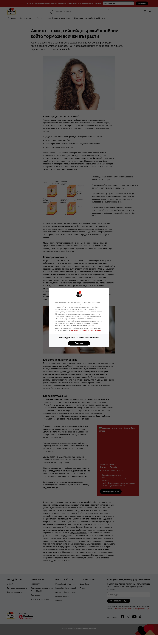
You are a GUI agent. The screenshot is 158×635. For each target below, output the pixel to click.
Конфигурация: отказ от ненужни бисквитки (79, 337)
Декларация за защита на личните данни (85, 330)
